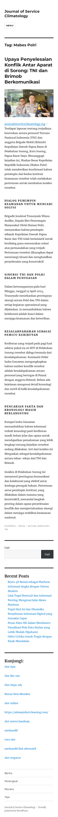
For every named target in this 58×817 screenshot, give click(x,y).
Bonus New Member (17, 694)
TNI (6, 529)
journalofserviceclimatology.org (25, 124)
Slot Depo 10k (13, 685)
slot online (11, 703)
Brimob (32, 526)
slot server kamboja (17, 721)
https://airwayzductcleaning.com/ (26, 712)
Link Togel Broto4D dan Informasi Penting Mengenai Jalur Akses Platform (30, 600)
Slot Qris (10, 666)
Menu (9, 25)
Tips (7, 797)
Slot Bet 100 (12, 675)
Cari (7, 547)
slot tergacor (13, 757)
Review (9, 789)
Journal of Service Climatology (22, 13)
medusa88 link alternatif (20, 748)
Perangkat (11, 781)
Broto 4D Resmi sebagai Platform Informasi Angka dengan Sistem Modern (29, 586)
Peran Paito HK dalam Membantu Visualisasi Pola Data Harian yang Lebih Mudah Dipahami (29, 627)
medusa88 (11, 730)
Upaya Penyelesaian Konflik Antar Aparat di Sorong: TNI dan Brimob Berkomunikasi (28, 70)
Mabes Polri (43, 526)
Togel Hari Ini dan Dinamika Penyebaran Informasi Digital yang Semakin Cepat (30, 614)
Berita (22, 526)
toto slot (10, 739)
